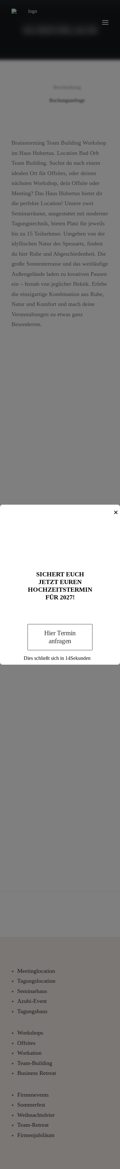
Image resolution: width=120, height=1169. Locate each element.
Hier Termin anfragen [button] (60, 637)
